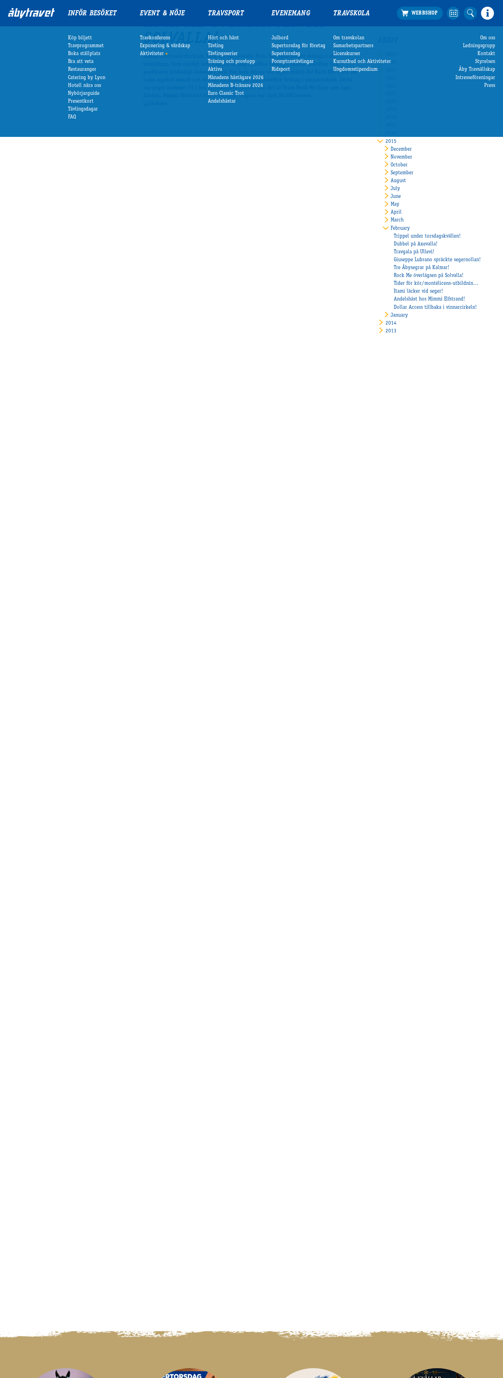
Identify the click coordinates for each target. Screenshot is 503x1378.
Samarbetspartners (353, 46)
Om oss (487, 38)
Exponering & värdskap (165, 46)
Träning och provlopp (231, 62)
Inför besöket (92, 13)
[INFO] (487, 13)
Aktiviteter (152, 54)
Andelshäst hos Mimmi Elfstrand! (429, 299)
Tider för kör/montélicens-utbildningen (437, 283)
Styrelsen (485, 62)
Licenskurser (346, 54)
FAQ (72, 117)
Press (489, 86)
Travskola (351, 13)
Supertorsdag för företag (298, 46)
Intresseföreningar (475, 78)
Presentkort (81, 101)
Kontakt (486, 54)
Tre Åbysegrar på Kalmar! (421, 268)
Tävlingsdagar (83, 109)
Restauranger (82, 69)
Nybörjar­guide (83, 93)
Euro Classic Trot (226, 93)
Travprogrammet (86, 46)
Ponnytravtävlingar (293, 62)
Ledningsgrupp (479, 46)
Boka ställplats (84, 54)
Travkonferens (155, 38)
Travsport (226, 13)
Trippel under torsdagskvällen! (427, 236)
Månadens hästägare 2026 (236, 78)
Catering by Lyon (86, 78)
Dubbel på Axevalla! (415, 244)
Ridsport (281, 69)
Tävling (216, 46)
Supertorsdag (286, 54)
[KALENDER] (453, 13)
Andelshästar (222, 101)
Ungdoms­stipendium (355, 69)
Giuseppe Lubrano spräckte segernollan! (437, 260)
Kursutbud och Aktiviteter (362, 62)
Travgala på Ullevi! (414, 252)
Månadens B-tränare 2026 (235, 86)
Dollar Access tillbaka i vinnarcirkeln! (435, 307)
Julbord (280, 38)
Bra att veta (81, 62)
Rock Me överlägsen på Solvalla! (428, 276)
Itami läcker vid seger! (418, 291)
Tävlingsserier (223, 54)
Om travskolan (348, 38)
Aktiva (215, 69)
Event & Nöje (162, 13)
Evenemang (291, 13)
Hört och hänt (223, 38)
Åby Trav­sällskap (477, 69)
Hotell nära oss (84, 86)
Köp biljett (80, 38)
